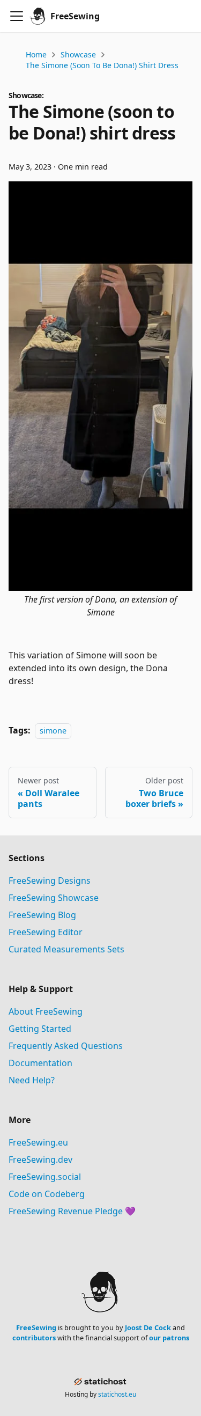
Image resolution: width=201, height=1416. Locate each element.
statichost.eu (117, 1394)
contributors (34, 1337)
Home (36, 54)
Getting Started (40, 1029)
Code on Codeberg (47, 1194)
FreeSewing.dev (40, 1159)
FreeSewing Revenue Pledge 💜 (72, 1211)
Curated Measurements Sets (66, 949)
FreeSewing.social (45, 1177)
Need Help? (32, 1080)
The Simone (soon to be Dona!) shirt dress (102, 65)
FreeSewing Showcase (54, 898)
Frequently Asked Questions (66, 1046)
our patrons (169, 1337)
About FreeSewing (46, 1011)
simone (53, 730)
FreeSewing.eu (38, 1142)
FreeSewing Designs (50, 880)
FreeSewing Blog (42, 915)
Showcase (78, 54)
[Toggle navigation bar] (17, 16)
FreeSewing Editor (46, 932)
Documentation (40, 1063)
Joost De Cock (148, 1327)
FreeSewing (36, 1327)
